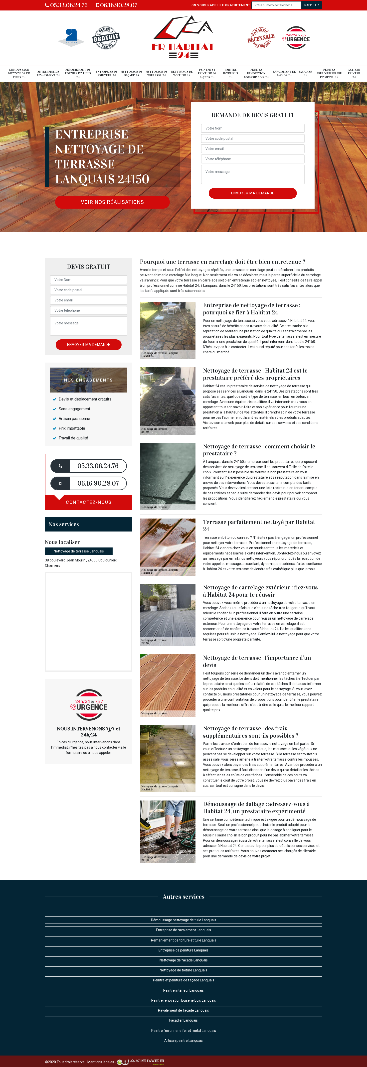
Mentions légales (100, 1062)
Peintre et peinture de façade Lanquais (183, 980)
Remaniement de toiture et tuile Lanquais (183, 940)
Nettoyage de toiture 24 (182, 73)
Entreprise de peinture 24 (107, 73)
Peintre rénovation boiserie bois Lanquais (183, 1000)
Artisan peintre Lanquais (183, 1041)
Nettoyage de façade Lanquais (184, 960)
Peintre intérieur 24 (230, 73)
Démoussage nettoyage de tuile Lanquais (183, 920)
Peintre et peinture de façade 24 (207, 73)
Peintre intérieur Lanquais (183, 990)
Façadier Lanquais (183, 1020)
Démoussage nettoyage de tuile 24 (19, 73)
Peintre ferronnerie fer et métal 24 (329, 73)
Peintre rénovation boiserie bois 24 (256, 73)
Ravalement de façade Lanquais (183, 1010)
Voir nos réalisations (112, 202)
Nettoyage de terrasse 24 (157, 73)
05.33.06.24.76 (68, 5)
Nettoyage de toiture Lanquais (183, 970)
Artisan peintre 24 (354, 73)
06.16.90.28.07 (118, 5)
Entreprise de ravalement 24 (48, 73)
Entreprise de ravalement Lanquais (183, 930)
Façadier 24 (305, 73)
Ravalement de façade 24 (284, 73)
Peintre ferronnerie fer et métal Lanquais (183, 1031)
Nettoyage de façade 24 (132, 73)
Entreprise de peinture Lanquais (183, 950)
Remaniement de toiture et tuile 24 (78, 73)
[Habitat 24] (184, 38)
